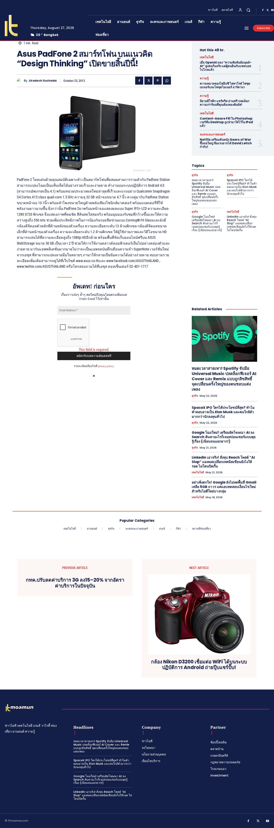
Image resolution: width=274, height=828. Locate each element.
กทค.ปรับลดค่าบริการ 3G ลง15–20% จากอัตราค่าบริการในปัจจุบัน (75, 583)
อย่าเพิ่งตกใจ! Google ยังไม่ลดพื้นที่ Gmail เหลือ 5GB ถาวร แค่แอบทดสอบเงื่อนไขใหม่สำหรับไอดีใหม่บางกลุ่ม (224, 487)
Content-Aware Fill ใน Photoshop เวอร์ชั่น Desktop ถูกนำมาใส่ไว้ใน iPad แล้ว (226, 122)
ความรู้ (204, 78)
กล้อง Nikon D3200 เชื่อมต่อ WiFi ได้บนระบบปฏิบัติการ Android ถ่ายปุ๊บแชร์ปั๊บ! (199, 665)
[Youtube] (267, 821)
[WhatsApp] (167, 81)
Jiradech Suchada (42, 80)
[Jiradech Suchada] (20, 80)
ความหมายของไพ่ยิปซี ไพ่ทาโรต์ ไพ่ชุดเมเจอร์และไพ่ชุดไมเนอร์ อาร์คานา (225, 85)
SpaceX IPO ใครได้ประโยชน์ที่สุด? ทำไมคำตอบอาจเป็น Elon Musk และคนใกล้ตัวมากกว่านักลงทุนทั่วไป (242, 187)
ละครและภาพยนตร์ (212, 134)
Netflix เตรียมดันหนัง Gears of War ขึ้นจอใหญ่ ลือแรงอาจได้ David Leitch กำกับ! (226, 143)
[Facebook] (262, 10)
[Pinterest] (158, 81)
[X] (267, 10)
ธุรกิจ (195, 175)
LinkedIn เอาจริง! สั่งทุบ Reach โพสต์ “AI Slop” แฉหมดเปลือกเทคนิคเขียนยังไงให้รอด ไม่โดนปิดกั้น (242, 223)
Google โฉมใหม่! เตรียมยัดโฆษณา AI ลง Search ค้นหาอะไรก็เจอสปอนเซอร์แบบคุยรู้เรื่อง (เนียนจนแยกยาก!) (207, 223)
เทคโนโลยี (207, 57)
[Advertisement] (224, 265)
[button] (248, 10)
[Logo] (20, 708)
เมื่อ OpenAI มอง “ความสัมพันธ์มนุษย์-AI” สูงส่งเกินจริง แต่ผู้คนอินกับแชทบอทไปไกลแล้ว (226, 66)
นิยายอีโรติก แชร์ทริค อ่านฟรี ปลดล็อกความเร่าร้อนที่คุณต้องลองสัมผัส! (224, 103)
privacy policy (106, 366)
